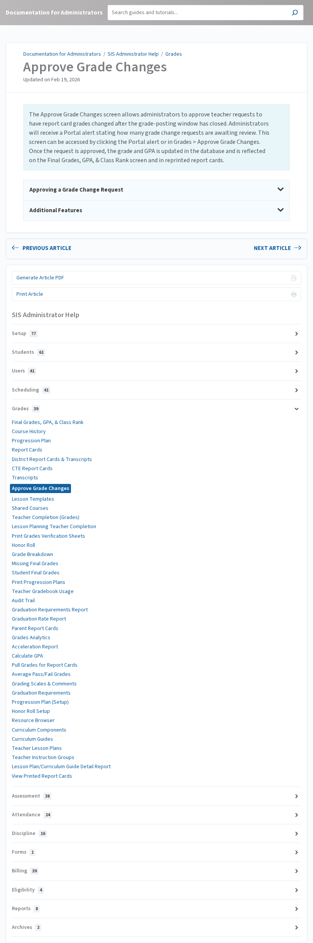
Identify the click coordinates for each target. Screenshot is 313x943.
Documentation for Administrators (62, 54)
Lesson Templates (33, 499)
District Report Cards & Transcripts (52, 459)
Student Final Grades (36, 573)
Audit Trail (23, 600)
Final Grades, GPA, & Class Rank (48, 422)
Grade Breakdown (32, 554)
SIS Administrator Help (133, 54)
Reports (25, 908)
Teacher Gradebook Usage (43, 591)
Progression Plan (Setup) (40, 702)
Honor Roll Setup (31, 711)
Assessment (31, 796)
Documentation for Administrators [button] (54, 12)
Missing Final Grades (35, 563)
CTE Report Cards (32, 468)
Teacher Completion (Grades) (45, 517)
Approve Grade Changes (95, 67)
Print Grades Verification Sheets (48, 536)
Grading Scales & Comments (44, 684)
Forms (23, 852)
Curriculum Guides (32, 739)
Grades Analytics (31, 638)
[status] (156, 137)
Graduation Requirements (41, 693)
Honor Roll (23, 545)
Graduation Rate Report (39, 619)
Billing (24, 871)
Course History (29, 431)
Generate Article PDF (40, 278)
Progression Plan (31, 441)
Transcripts (25, 478)
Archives (25, 927)
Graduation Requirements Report (50, 610)
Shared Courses (30, 508)
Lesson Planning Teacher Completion (54, 526)
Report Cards (27, 450)
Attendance (31, 815)
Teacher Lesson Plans (37, 748)
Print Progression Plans (38, 582)
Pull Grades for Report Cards (44, 665)
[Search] (295, 13)
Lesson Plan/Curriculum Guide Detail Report (61, 767)
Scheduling (30, 390)
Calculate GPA (27, 656)
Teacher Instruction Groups (43, 757)
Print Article (29, 294)
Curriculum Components (39, 730)
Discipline (28, 833)
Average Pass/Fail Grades (41, 674)
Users (23, 371)
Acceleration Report (35, 647)
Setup (24, 333)
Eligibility (27, 890)
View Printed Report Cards (42, 776)
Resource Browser (33, 720)
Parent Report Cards (35, 628)
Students (28, 352)
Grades (173, 54)
